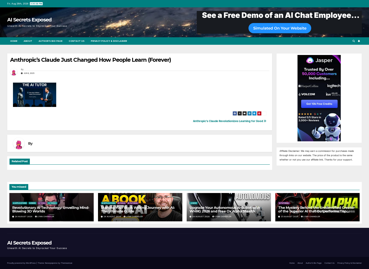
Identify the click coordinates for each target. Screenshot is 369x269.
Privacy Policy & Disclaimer (109, 41)
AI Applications (20, 203)
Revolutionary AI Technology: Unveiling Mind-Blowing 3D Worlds (50, 209)
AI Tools (42, 203)
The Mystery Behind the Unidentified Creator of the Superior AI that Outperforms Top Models (316, 211)
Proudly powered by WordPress (21, 263)
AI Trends (52, 203)
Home (13, 41)
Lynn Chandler (45, 216)
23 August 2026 (290, 216)
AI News (32, 203)
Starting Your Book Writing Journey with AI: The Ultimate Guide (137, 209)
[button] (354, 41)
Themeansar (66, 263)
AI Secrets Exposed (29, 20)
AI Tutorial (133, 203)
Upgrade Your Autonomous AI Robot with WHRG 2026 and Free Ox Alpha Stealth (225, 209)
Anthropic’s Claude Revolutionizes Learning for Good (228, 121)
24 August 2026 (24, 216)
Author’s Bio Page (51, 41)
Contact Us (76, 41)
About (28, 41)
